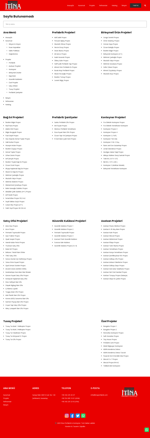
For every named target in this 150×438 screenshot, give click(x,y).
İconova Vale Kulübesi (62, 242)
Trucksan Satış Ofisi (12, 246)
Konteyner (12, 69)
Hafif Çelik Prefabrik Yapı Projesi (65, 64)
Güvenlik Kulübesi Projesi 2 (63, 229)
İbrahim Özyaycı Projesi (13, 149)
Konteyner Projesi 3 (110, 129)
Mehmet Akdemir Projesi (14, 182)
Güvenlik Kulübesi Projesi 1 (63, 226)
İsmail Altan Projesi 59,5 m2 (15, 198)
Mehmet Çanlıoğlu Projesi (112, 57)
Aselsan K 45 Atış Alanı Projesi (114, 229)
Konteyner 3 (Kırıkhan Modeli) (113, 165)
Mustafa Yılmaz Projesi (62, 44)
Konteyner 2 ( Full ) (110, 135)
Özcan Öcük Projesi (12, 165)
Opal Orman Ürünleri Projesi (15, 265)
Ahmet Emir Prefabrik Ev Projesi (65, 67)
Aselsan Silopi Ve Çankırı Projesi (114, 279)
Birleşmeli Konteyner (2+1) (112, 54)
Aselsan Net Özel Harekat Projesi (115, 272)
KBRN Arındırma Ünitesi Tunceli (114, 353)
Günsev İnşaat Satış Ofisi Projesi (16, 275)
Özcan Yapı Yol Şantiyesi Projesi (65, 135)
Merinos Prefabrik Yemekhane (65, 129)
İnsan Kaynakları (14, 47)
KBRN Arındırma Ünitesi (111, 349)
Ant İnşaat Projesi (60, 126)
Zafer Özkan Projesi (110, 67)
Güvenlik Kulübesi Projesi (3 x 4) (65, 246)
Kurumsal (8, 41)
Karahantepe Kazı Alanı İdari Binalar (18, 272)
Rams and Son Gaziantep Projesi (115, 145)
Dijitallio (82, 426)
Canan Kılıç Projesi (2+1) (14, 205)
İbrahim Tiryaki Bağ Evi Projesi (16, 162)
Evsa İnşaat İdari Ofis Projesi (64, 132)
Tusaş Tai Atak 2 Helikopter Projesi (17, 329)
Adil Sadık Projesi (60, 37)
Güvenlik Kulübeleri (15, 79)
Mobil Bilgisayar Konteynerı (113, 346)
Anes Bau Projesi (11, 226)
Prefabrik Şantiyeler (16, 92)
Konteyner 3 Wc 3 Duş (111, 142)
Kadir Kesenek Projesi (62, 57)
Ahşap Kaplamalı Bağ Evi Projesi (16, 168)
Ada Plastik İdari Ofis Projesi (15, 295)
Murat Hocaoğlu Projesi (62, 74)
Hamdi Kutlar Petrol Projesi (15, 242)
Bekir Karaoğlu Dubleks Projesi (16, 188)
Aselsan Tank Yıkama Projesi (113, 246)
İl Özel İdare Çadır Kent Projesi (65, 139)
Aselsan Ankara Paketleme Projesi (115, 262)
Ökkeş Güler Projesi (61, 60)
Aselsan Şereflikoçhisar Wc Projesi (115, 256)
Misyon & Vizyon (15, 44)
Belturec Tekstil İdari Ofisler (15, 252)
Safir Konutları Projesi (111, 336)
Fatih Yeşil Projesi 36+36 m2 (15, 208)
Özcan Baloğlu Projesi (111, 47)
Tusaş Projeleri (14, 89)
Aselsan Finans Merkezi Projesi (114, 226)
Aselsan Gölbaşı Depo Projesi (113, 265)
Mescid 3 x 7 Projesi (110, 359)
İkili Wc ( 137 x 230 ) (110, 162)
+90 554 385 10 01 (68, 398)
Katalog (8, 104)
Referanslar (9, 101)
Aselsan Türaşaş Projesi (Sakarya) (115, 275)
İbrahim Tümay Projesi (62, 77)
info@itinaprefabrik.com (99, 395)
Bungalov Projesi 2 (110, 329)
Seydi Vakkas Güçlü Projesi (14, 201)
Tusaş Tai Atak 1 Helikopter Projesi (17, 326)
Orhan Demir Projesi (12, 155)
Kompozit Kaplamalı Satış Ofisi (16, 279)
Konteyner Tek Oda (110, 139)
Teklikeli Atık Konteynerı (111, 366)
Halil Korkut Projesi (12, 142)
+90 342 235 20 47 (68, 395)
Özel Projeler (13, 82)
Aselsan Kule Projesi (110, 232)
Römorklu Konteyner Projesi (113, 333)
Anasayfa (8, 37)
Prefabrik (12, 63)
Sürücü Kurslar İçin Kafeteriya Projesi (18, 259)
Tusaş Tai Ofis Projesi (13, 339)
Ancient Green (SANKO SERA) (15, 269)
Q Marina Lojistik (11, 289)
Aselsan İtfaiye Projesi (111, 242)
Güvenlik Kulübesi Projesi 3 (63, 236)
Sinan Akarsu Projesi (61, 51)
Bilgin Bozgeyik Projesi (13, 132)
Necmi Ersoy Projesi (61, 47)
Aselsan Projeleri (15, 66)
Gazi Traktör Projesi (12, 236)
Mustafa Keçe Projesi (111, 74)
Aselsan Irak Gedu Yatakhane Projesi (116, 269)
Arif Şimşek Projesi (12, 159)
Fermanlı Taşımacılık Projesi (15, 232)
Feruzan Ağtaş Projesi (62, 41)
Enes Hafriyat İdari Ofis (13, 282)
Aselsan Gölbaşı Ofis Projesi (113, 259)
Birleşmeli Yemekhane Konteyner (115, 168)
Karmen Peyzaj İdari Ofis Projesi (16, 302)
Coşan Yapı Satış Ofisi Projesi (15, 305)
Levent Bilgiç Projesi (61, 80)
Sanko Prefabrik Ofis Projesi (64, 122)
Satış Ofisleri (13, 86)
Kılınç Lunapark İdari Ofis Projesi (16, 308)
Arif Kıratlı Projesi (11, 195)
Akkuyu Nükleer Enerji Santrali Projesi (116, 155)
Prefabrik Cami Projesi (111, 343)
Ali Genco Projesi (60, 54)
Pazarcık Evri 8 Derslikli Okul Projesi (115, 356)
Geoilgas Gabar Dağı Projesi (113, 152)
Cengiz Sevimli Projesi (111, 37)
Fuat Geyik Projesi (11, 135)
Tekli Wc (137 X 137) (110, 159)
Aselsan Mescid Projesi (111, 236)
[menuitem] (71, 5)
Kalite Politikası (14, 51)
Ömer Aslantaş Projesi (111, 41)
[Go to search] (144, 5)
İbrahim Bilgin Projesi (110, 51)
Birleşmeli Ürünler (15, 73)
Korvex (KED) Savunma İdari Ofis (17, 298)
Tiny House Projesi (110, 339)
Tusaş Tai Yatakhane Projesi (15, 333)
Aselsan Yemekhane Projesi (113, 249)
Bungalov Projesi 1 (110, 326)
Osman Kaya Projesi (110, 44)
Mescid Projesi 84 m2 (111, 362)
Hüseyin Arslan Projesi (13, 145)
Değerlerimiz (13, 54)
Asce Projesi (9, 229)
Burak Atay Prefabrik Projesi (64, 70)
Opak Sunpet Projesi (12, 239)
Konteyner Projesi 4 (110, 132)
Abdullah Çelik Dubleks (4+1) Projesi (18, 192)
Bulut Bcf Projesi (11, 249)
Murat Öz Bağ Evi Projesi (14, 172)
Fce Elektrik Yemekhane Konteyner (115, 126)
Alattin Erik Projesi (11, 129)
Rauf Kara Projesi (11, 126)
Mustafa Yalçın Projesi (111, 60)
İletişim (8, 98)
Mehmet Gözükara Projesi (112, 64)
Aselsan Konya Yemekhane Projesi (115, 252)
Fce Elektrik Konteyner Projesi (114, 122)
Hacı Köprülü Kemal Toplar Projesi (17, 139)
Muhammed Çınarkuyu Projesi (16, 185)
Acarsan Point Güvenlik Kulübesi (65, 239)
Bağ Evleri (12, 76)
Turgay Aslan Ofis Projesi (14, 292)
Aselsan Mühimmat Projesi (112, 239)
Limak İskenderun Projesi (112, 149)
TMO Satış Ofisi (11, 256)
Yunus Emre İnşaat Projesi (14, 262)
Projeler (8, 59)
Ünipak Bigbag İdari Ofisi (14, 285)
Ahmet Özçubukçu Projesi (112, 70)
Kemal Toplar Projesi (12, 152)
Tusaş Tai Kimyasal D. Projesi (16, 336)
